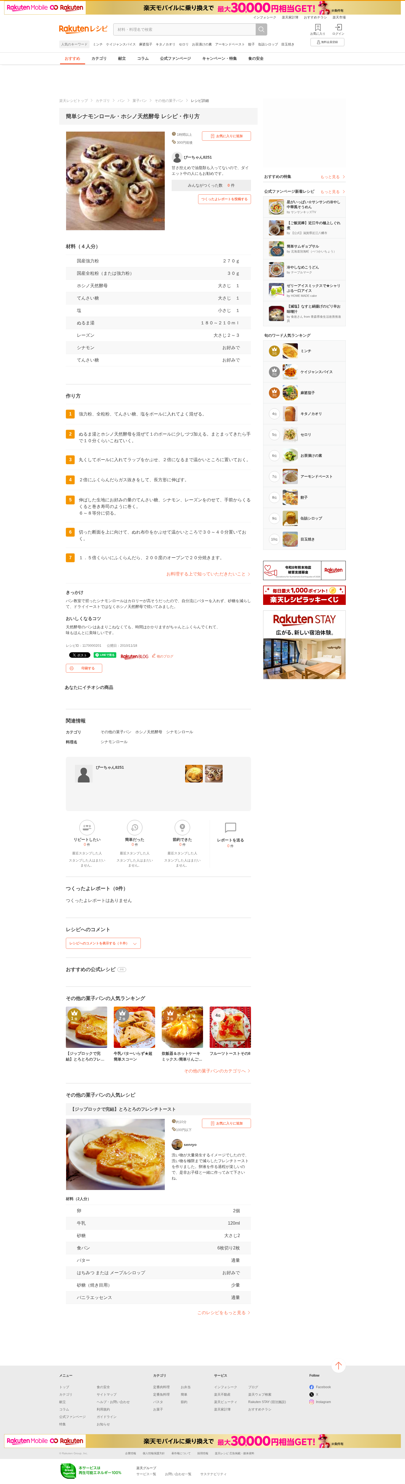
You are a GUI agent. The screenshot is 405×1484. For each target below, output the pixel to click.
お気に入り (317, 33)
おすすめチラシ (315, 17)
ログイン (338, 33)
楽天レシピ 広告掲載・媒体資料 (234, 1453)
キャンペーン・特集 (219, 58)
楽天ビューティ (225, 1402)
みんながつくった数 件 (211, 185)
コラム (143, 58)
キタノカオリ (165, 44)
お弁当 (186, 1387)
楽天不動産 (222, 1394)
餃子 (251, 44)
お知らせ (103, 1424)
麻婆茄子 (145, 44)
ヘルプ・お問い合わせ (113, 1402)
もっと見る (330, 177)
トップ (64, 1387)
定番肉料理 (161, 1387)
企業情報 (130, 1453)
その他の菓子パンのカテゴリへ (215, 1071)
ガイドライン (107, 1417)
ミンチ (98, 44)
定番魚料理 (161, 1394)
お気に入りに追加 (229, 136)
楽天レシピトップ (73, 101)
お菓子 (158, 1409)
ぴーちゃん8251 (110, 767)
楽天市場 (339, 17)
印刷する (88, 668)
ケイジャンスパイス (121, 44)
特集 (62, 1424)
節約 (184, 1402)
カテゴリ (99, 58)
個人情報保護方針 (154, 1453)
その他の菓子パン (169, 101)
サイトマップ (107, 1394)
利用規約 (103, 1409)
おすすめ (72, 58)
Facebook (323, 1387)
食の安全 (256, 58)
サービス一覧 (146, 1474)
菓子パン (140, 101)
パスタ (158, 1402)
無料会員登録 (329, 42)
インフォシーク (264, 17)
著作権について (181, 1453)
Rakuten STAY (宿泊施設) (267, 1402)
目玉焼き (288, 44)
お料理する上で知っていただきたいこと (206, 574)
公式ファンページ (175, 58)
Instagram (323, 1402)
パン (121, 101)
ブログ (253, 1387)
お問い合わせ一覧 (178, 1474)
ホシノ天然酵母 (92, 285)
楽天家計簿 (290, 17)
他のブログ (164, 656)
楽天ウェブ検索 (259, 1394)
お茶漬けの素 (202, 44)
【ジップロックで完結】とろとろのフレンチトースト (123, 1109)
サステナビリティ (213, 1474)
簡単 (184, 1394)
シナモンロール (179, 732)
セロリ (184, 44)
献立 (122, 58)
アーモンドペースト (230, 44)
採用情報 (202, 1453)
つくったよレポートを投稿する (224, 199)
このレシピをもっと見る (221, 1312)
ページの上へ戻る (338, 1365)
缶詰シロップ (268, 44)
